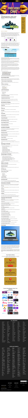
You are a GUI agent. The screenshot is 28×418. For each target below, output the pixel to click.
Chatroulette (3, 332)
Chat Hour (13, 329)
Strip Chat (13, 330)
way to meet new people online (15, 249)
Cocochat (8, 327)
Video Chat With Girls (13, 362)
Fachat (23, 341)
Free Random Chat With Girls (8, 356)
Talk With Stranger (8, 335)
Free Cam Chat (19, 369)
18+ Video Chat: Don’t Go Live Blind (23, 25)
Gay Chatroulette (13, 370)
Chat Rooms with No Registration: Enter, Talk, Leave (23, 27)
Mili (7, 332)
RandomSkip (19, 331)
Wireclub (8, 339)
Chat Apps (24, 365)
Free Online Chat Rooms (8, 353)
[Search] (26, 381)
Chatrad (13, 331)
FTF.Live (23, 326)
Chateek (18, 335)
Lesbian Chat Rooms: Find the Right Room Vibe (23, 22)
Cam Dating (3, 350)
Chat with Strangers (24, 366)
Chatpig (3, 331)
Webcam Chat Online (24, 363)
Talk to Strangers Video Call (13, 355)
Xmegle (23, 339)
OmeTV (3, 338)
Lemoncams (24, 328)
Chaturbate (24, 338)
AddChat (24, 327)
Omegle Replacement (19, 358)
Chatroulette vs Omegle (8, 369)
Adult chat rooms (4, 87)
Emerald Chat (8, 328)
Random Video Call (8, 364)
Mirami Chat (19, 326)
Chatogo (3, 330)
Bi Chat (3, 375)
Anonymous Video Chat (8, 348)
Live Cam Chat (24, 357)
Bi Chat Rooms (13, 375)
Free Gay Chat (8, 349)
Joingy (23, 336)
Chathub (3, 328)
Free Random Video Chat (3, 364)
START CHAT (14, 11)
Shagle (18, 337)
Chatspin (8, 341)
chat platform (11, 199)
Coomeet (3, 334)
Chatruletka (8, 326)
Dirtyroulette (13, 334)
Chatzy (3, 333)
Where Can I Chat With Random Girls (13, 366)
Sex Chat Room (13, 350)
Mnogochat (3, 336)
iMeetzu (8, 330)
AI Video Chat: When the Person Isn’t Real (23, 19)
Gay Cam (8, 357)
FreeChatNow (13, 332)
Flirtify (18, 327)
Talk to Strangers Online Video (19, 364)
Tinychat (8, 336)
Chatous (13, 338)
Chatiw (13, 335)
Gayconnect (13, 333)
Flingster (13, 326)
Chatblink (3, 327)
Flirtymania (8, 329)
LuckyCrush (24, 335)
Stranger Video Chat (13, 353)
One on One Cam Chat (24, 368)
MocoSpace (8, 333)
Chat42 (3, 326)
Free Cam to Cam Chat (24, 351)
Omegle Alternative (19, 372)
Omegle (3, 337)
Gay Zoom (8, 352)
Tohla (7, 337)
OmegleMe (19, 336)
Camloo (13, 327)
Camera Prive (8, 342)
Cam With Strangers (3, 353)
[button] (19, 1)
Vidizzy (18, 328)
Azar (18, 329)
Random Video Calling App (24, 353)
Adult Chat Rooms (3, 348)
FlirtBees (18, 333)
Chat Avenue (13, 336)
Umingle (18, 332)
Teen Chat (13, 358)
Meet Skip (8, 331)
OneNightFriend (24, 337)
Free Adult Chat (3, 355)
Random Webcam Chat (13, 349)
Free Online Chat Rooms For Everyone (3, 360)
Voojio (8, 338)
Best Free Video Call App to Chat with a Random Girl (19, 355)
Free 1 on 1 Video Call (19, 362)
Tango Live (19, 334)
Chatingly (19, 338)
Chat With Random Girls (24, 355)
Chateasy (13, 337)
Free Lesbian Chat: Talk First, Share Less (23, 31)
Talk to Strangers (24, 370)
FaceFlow (3, 335)
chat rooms (15, 61)
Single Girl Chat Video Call (19, 352)
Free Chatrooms (19, 370)
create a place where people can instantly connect (6, 58)
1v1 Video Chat (18, 367)
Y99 (7, 340)
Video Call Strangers (13, 360)
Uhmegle (19, 330)
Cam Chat (3, 349)
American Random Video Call (19, 360)
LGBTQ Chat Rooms (13, 376)
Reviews (2, 15)
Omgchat (13, 328)
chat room (5, 72)
